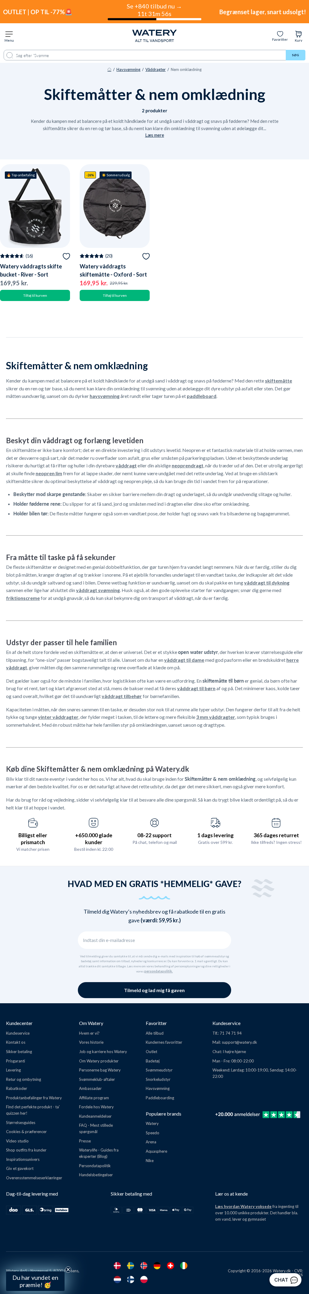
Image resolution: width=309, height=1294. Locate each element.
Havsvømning (128, 69)
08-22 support (154, 835)
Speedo (152, 1132)
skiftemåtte (278, 380)
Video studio (17, 1141)
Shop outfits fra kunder (26, 1150)
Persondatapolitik (95, 1165)
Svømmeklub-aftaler (97, 1079)
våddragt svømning (98, 590)
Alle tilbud (155, 1033)
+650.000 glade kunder (93, 838)
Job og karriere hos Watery (103, 1051)
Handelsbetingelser (96, 1174)
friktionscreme (23, 598)
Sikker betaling (19, 1051)
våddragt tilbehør (122, 696)
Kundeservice (18, 1033)
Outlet (151, 1051)
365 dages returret (276, 835)
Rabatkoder (16, 1088)
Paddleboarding (160, 1097)
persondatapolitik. (158, 971)
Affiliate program (94, 1097)
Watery (152, 1123)
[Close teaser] (68, 1270)
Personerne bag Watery (100, 1070)
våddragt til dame (184, 660)
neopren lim (49, 473)
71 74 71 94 (231, 1033)
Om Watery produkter (99, 1061)
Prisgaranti (15, 1061)
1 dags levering (215, 835)
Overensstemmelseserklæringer (34, 1177)
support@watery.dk (239, 1042)
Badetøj (153, 1061)
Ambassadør (90, 1088)
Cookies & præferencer (26, 1131)
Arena (151, 1141)
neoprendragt (187, 465)
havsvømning (104, 396)
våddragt (126, 465)
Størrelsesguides (20, 1122)
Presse (85, 1141)
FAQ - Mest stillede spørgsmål (96, 1128)
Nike (150, 1160)
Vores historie (91, 1042)
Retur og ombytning (23, 1079)
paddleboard (201, 396)
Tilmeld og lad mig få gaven (154, 990)
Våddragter (155, 69)
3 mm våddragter (215, 717)
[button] (35, 1281)
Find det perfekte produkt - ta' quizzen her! (33, 1110)
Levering (13, 1070)
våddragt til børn (196, 688)
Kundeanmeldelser (95, 1116)
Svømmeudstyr (159, 1070)
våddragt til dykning (266, 582)
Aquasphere (156, 1151)
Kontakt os (15, 1042)
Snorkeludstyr (158, 1079)
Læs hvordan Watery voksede (243, 1206)
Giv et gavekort (19, 1168)
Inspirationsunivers (23, 1159)
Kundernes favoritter (164, 1042)
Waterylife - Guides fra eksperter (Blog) (99, 1153)
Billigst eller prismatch (32, 838)
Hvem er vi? (89, 1033)
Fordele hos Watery (96, 1106)
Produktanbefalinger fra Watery (34, 1097)
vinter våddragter (58, 717)
